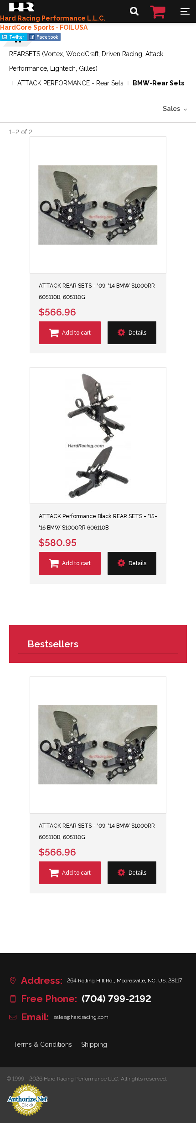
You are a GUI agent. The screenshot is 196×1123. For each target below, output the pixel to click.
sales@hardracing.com (80, 1017)
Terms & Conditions (43, 1044)
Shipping (94, 1044)
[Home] (21, 9)
